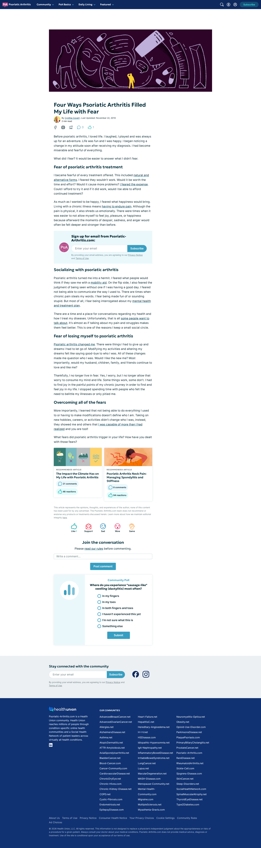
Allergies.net (107, 726)
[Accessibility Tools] (228, 4)
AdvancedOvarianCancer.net (116, 721)
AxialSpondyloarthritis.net (114, 752)
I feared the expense (134, 184)
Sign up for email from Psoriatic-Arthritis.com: (98, 238)
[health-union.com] (62, 710)
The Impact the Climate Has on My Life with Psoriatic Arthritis (77, 475)
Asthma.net (106, 737)
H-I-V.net (143, 732)
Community (44, 4)
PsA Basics (65, 4)
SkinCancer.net (184, 778)
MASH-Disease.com (149, 778)
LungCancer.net (147, 763)
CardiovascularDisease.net (115, 773)
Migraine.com (145, 799)
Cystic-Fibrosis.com (111, 799)
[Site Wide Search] (222, 4)
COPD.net (105, 794)
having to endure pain (116, 206)
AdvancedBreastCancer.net (115, 716)
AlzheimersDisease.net (112, 732)
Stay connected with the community (79, 666)
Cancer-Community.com (113, 768)
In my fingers (110, 596)
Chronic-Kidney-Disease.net (116, 788)
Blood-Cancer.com (110, 763)
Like (72, 527)
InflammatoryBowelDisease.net (155, 752)
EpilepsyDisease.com (112, 809)
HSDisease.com (147, 737)
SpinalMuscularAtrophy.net (191, 794)
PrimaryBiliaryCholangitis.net (192, 742)
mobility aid (99, 282)
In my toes (109, 602)
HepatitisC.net (146, 721)
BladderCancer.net (110, 757)
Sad (101, 527)
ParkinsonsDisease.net (189, 732)
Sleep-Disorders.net (187, 783)
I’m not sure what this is (117, 620)
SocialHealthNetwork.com (191, 788)
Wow (115, 527)
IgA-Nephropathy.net (150, 747)
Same (130, 527)
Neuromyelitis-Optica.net (190, 716)
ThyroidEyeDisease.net (189, 799)
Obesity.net (182, 721)
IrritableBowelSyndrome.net (153, 757)
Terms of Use (82, 258)
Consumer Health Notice (113, 817)
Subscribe (137, 248)
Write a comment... (68, 556)
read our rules (93, 548)
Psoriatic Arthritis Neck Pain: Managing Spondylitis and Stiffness (127, 477)
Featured (105, 4)
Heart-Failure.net (147, 716)
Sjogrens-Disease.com (189, 773)
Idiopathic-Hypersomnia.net (154, 742)
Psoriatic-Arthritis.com (189, 752)
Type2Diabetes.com (187, 804)
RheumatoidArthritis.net (189, 763)
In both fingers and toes (117, 608)
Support (87, 527)
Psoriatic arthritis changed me (74, 344)
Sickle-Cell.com (185, 768)
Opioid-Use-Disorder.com (191, 726)
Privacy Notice (231, 833)
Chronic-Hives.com (110, 783)
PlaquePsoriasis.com (188, 737)
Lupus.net (143, 768)
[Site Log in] (235, 4)
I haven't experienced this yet (121, 614)
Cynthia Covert (72, 118)
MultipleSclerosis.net (149, 804)
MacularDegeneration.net (152, 773)
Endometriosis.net (110, 804)
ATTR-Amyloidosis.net (112, 747)
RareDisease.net (185, 757)
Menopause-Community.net (153, 783)
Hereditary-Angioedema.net (154, 726)
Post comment (103, 566)
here (65, 517)
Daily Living (85, 4)
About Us (54, 817)
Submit (118, 635)
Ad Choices (55, 822)
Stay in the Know (180, 811)
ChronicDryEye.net (110, 778)
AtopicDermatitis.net (111, 742)
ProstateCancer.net (187, 747)
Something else (112, 626)
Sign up (243, 824)
